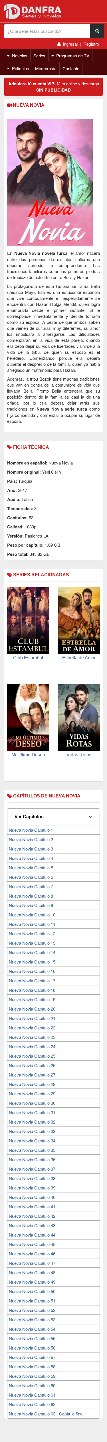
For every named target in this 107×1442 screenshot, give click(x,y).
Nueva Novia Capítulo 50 (32, 1291)
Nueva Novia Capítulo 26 (32, 1065)
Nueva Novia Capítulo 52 (32, 1310)
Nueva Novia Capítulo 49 (32, 1282)
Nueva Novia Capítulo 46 (32, 1254)
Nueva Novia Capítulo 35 (32, 1150)
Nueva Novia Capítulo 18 (32, 990)
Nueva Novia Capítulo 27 (32, 1075)
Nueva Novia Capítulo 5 (31, 868)
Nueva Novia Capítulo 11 (32, 924)
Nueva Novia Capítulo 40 (32, 1197)
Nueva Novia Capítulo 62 (32, 1404)
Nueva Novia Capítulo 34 (32, 1141)
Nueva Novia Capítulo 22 (32, 1028)
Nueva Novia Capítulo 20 (32, 1009)
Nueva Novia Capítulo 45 (32, 1244)
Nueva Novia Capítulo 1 (31, 830)
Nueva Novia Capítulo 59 (32, 1376)
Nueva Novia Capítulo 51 (32, 1301)
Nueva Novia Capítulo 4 (31, 858)
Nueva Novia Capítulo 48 (32, 1272)
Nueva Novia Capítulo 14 (32, 952)
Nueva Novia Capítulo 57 (32, 1357)
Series (39, 55)
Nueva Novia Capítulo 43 (32, 1225)
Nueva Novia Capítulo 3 (31, 849)
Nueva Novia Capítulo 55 (32, 1338)
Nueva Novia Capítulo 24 (32, 1046)
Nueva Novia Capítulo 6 (31, 877)
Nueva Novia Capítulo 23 (32, 1037)
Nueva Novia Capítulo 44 (32, 1235)
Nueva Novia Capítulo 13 (32, 943)
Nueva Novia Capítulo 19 (32, 999)
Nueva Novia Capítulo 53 (32, 1319)
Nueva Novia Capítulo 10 (32, 915)
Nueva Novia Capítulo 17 (32, 980)
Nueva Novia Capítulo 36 (32, 1159)
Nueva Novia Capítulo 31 (32, 1112)
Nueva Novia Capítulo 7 (31, 886)
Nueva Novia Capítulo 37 (32, 1169)
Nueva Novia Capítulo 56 (32, 1348)
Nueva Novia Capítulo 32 (32, 1122)
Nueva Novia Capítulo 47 (32, 1263)
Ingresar (70, 44)
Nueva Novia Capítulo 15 (32, 962)
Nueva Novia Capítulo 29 (32, 1093)
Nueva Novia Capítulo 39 (32, 1188)
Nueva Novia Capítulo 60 (32, 1385)
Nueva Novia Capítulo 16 (32, 971)
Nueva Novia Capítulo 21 (32, 1018)
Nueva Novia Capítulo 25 (32, 1056)
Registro (91, 44)
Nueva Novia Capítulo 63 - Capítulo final (46, 1414)
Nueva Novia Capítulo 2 (31, 839)
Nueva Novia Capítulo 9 (31, 905)
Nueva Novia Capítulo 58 (32, 1367)
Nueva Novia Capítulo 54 (32, 1329)
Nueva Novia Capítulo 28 (32, 1084)
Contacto (70, 68)
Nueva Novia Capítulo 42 (32, 1216)
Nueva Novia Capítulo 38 (32, 1178)
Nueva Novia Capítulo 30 (32, 1103)
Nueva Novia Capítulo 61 (32, 1395)
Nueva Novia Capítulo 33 (32, 1131)
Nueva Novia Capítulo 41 (32, 1206)
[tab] (53, 817)
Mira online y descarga (53, 86)
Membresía (45, 68)
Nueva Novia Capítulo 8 (31, 896)
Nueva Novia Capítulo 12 (32, 933)
